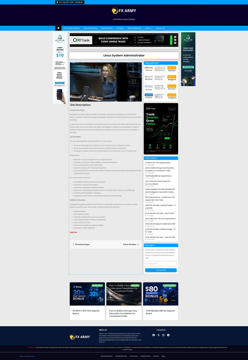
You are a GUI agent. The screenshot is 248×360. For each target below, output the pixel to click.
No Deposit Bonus (90, 28)
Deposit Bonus (106, 28)
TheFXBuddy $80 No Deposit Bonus (160, 312)
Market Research (134, 28)
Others (148, 28)
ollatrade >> (172, 71)
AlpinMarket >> (172, 80)
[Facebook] (153, 335)
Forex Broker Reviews (72, 28)
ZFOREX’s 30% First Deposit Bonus (86, 312)
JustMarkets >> (172, 98)
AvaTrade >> (172, 89)
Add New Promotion (121, 356)
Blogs (163, 356)
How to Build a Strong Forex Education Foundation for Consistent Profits (123, 313)
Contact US (160, 28)
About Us (156, 356)
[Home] (58, 28)
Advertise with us (146, 356)
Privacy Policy (134, 356)
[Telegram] (168, 335)
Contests (120, 28)
